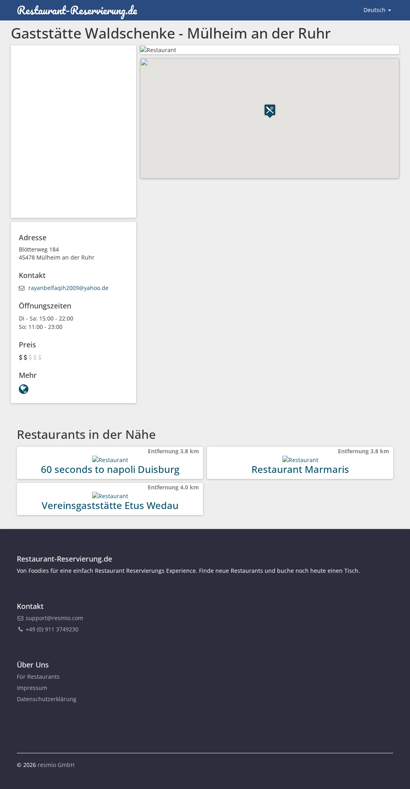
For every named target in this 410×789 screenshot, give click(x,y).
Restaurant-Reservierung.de (77, 10)
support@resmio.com (54, 618)
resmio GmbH (56, 765)
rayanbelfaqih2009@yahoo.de (68, 288)
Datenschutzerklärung (46, 699)
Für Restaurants (38, 676)
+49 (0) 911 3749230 (51, 629)
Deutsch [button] (375, 10)
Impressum (32, 688)
